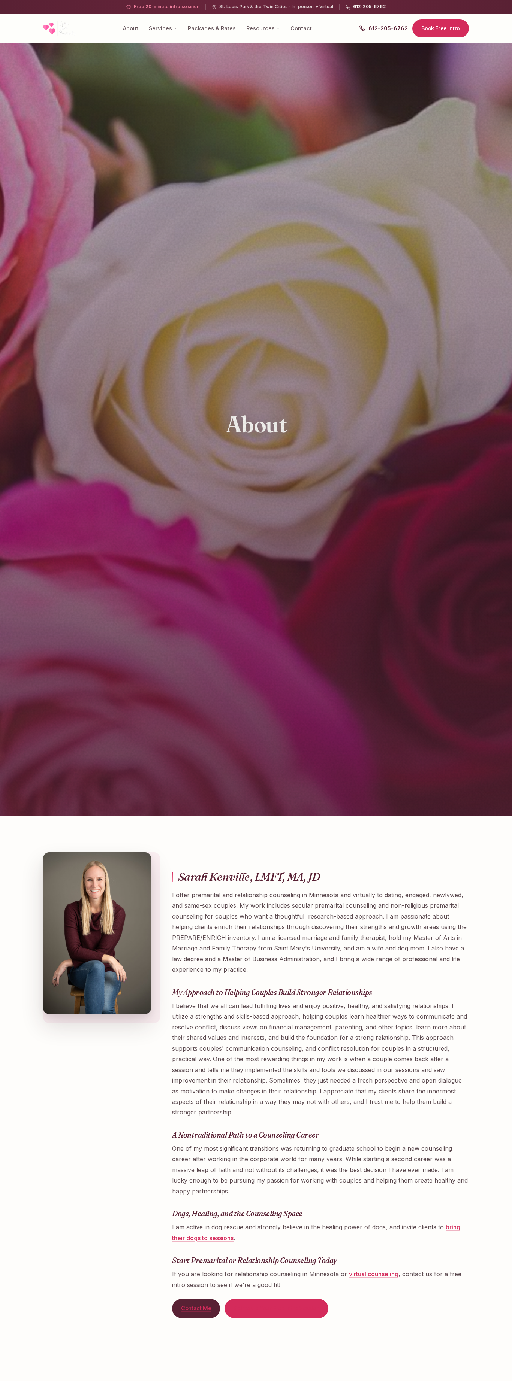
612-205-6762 (369, 6)
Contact (301, 28)
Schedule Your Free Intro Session (276, 1308)
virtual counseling (373, 1274)
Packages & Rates (212, 28)
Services (160, 28)
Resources (260, 28)
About (130, 28)
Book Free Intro (440, 28)
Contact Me (196, 1308)
